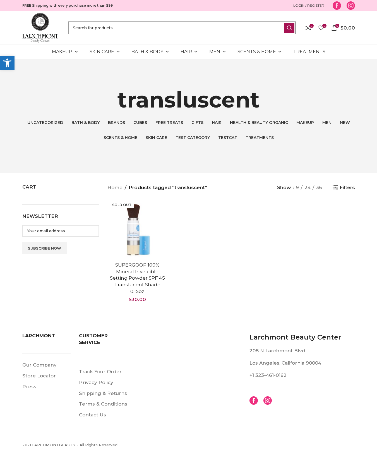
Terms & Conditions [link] (103, 404)
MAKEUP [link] (62, 51)
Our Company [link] (39, 365)
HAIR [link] (186, 51)
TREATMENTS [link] (309, 51)
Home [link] (115, 187)
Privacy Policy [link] (96, 382)
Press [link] (29, 386)
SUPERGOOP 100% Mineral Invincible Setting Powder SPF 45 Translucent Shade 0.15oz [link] (137, 278)
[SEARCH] (289, 28)
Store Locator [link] (39, 376)
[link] (7, 63)
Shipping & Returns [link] (103, 393)
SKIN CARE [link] (102, 51)
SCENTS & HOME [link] (256, 51)
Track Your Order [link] (100, 371)
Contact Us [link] (92, 415)
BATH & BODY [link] (147, 51)
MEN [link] (214, 51)
